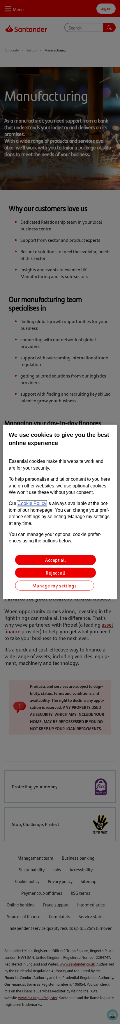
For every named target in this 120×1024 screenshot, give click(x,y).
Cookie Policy (31, 503)
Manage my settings (54, 585)
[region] (60, 512)
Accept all (55, 559)
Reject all (55, 572)
